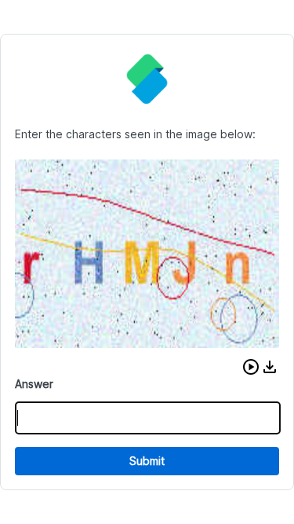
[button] (250, 366)
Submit (147, 460)
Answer (34, 383)
